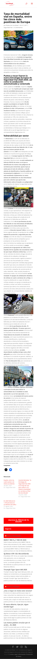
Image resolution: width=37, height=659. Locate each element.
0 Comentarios (18, 27)
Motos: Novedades (14, 536)
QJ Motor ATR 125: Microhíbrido (16, 554)
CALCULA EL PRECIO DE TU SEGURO (18, 521)
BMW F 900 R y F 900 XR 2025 (15, 540)
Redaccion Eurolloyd (12, 25)
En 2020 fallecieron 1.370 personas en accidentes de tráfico (10, 502)
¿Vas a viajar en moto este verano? (18, 591)
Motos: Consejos (13, 587)
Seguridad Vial (8, 27)
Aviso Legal (13, 654)
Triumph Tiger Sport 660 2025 (15, 569)
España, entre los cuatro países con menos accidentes (9, 482)
